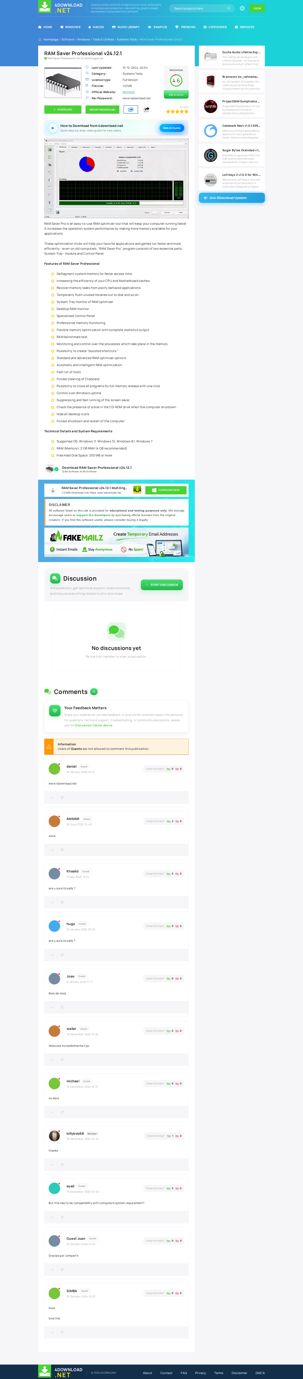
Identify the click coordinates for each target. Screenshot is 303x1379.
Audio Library (128, 27)
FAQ (184, 1373)
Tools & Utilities (103, 39)
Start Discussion (164, 585)
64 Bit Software (88, 471)
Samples (160, 27)
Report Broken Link (102, 109)
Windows (72, 27)
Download (65, 109)
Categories (218, 27)
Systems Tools (127, 39)
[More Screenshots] (130, 109)
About (147, 1373)
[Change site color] (242, 8)
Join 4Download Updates (228, 198)
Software (67, 39)
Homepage (50, 39)
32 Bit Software (70, 471)
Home (47, 27)
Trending (188, 27)
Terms (218, 1373)
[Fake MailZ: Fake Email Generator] (116, 543)
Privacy (200, 1373)
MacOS (98, 27)
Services (247, 27)
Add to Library (176, 94)
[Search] (229, 8)
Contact (166, 1373)
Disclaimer (239, 1373)
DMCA (260, 1373)
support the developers (94, 515)
